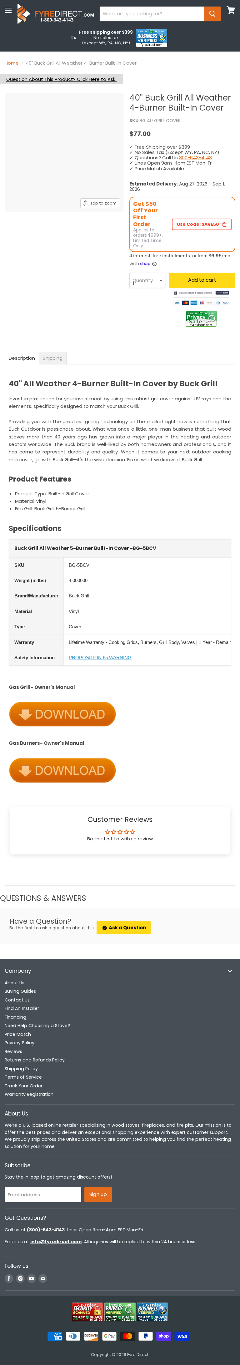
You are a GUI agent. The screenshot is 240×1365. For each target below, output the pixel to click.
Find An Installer (22, 1008)
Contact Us (17, 1000)
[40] (14, 227)
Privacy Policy (19, 1043)
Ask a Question (127, 927)
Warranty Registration (29, 1094)
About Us (14, 983)
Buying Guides (20, 991)
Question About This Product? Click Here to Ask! (61, 79)
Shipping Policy (21, 1069)
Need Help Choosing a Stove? (37, 1025)
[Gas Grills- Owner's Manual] (62, 730)
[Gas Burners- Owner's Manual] (62, 787)
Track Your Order (23, 1086)
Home (12, 63)
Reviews (13, 1051)
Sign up (98, 1194)
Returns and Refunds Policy (35, 1060)
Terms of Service (23, 1077)
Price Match (18, 1034)
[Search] (212, 14)
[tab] (22, 358)
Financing (15, 1017)
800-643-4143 (195, 157)
